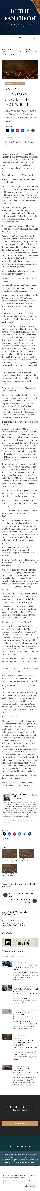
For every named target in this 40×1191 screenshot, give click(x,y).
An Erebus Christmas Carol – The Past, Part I (9, 860)
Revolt (31, 1066)
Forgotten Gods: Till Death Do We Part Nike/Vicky (23, 1042)
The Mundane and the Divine (20, 901)
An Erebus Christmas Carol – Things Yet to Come (8, 876)
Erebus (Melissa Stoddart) (17, 142)
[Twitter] (36, 795)
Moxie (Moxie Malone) (23, 1017)
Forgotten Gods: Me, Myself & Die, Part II (23, 1013)
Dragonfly (17, 1010)
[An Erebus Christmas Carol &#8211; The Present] (26, 853)
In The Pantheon (20, 15)
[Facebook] (33, 795)
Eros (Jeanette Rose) (22, 972)
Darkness (9, 83)
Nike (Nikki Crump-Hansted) (25, 1047)
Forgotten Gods (19, 962)
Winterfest (19, 83)
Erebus (30, 884)
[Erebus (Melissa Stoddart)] (7, 797)
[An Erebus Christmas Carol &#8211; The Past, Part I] (9, 853)
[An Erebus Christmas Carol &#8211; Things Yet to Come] (9, 868)
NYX (36, 884)
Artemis (9, 884)
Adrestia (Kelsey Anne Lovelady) (26, 1073)
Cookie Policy (7, 1182)
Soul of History (19, 965)
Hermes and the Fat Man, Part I (21, 895)
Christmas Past (20, 884)
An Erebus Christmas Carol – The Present (26, 860)
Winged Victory (19, 1038)
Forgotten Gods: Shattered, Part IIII (21, 1069)
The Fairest (32, 965)
